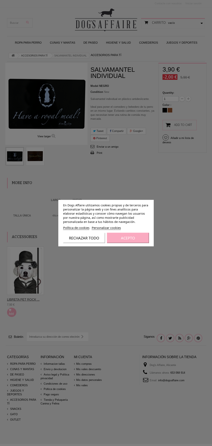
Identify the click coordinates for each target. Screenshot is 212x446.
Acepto (128, 237)
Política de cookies (76, 227)
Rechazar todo (84, 237)
